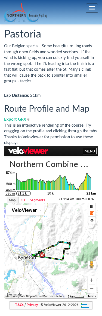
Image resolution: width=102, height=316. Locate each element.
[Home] (25, 12)
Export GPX (16, 119)
